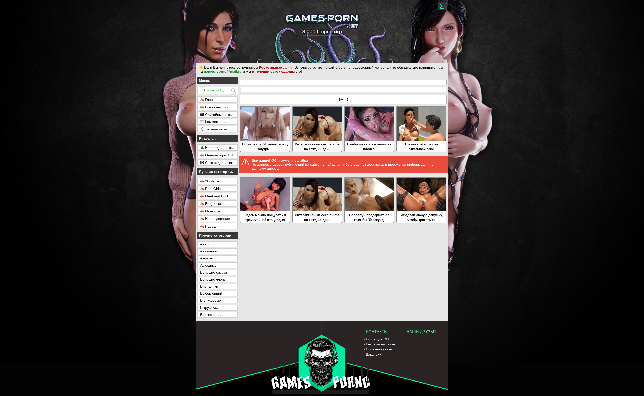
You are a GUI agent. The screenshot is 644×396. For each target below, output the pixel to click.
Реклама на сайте (380, 344)
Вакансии (373, 354)
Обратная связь (379, 349)
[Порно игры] (322, 31)
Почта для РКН (378, 339)
